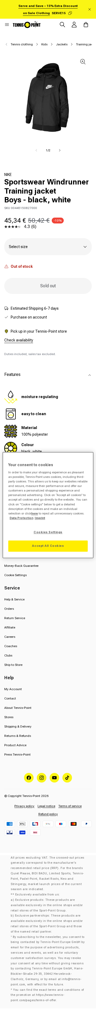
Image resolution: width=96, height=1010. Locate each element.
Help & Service (14, 599)
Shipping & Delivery (17, 726)
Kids (44, 44)
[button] (7, 24)
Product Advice (15, 745)
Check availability (18, 340)
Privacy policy (24, 806)
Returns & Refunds (17, 736)
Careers (9, 637)
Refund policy (48, 814)
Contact (10, 698)
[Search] (62, 24)
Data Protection (21, 518)
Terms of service (70, 806)
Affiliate (9, 627)
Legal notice (46, 806)
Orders (9, 609)
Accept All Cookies (48, 546)
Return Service (14, 618)
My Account (13, 689)
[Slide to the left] (36, 150)
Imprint (40, 518)
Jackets (61, 44)
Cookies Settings (48, 532)
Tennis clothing (22, 44)
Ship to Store (13, 665)
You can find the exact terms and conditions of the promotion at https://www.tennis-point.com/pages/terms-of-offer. (47, 995)
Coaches (10, 646)
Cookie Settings (15, 575)
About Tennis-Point (17, 708)
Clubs (8, 655)
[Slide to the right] (60, 150)
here (34, 513)
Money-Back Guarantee (21, 566)
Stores (8, 717)
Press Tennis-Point (17, 754)
